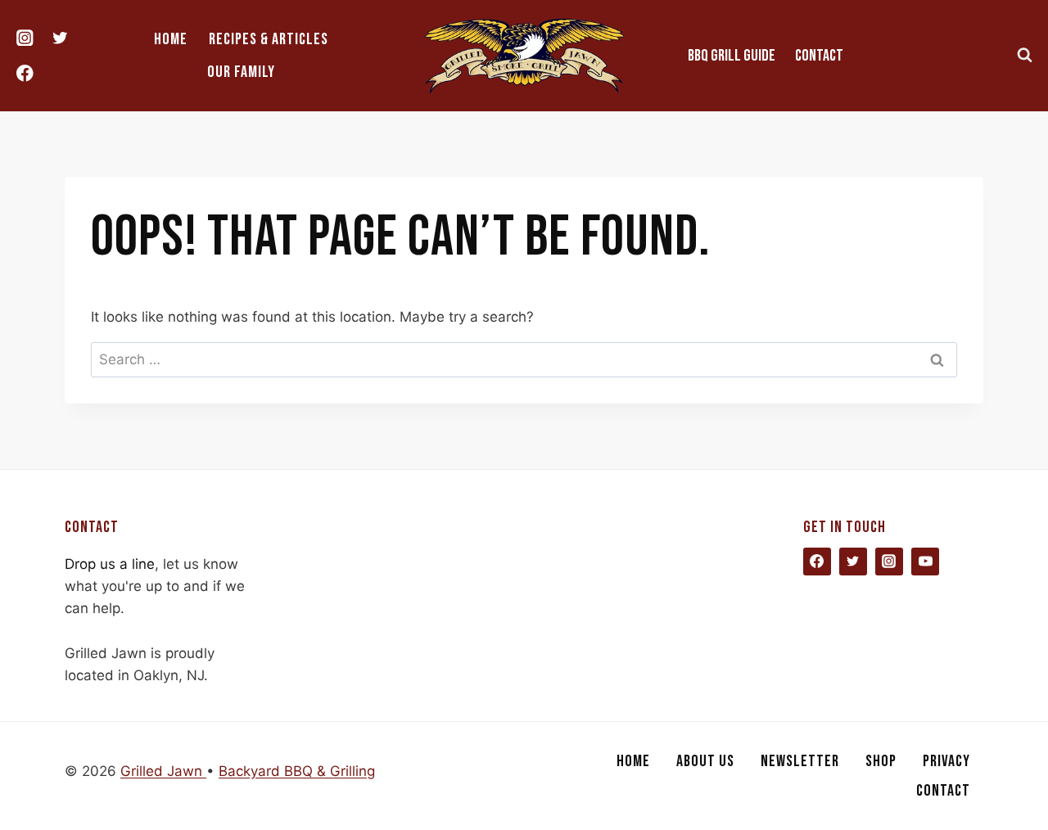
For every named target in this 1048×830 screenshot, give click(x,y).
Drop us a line (110, 564)
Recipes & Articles (268, 39)
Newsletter (800, 761)
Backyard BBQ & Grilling (297, 771)
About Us (705, 761)
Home (170, 39)
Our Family (241, 72)
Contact (819, 55)
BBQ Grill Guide (731, 55)
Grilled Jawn (163, 771)
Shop (881, 761)
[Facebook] (25, 73)
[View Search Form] (1024, 55)
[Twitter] (60, 38)
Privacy (946, 761)
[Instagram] (25, 38)
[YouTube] (925, 561)
